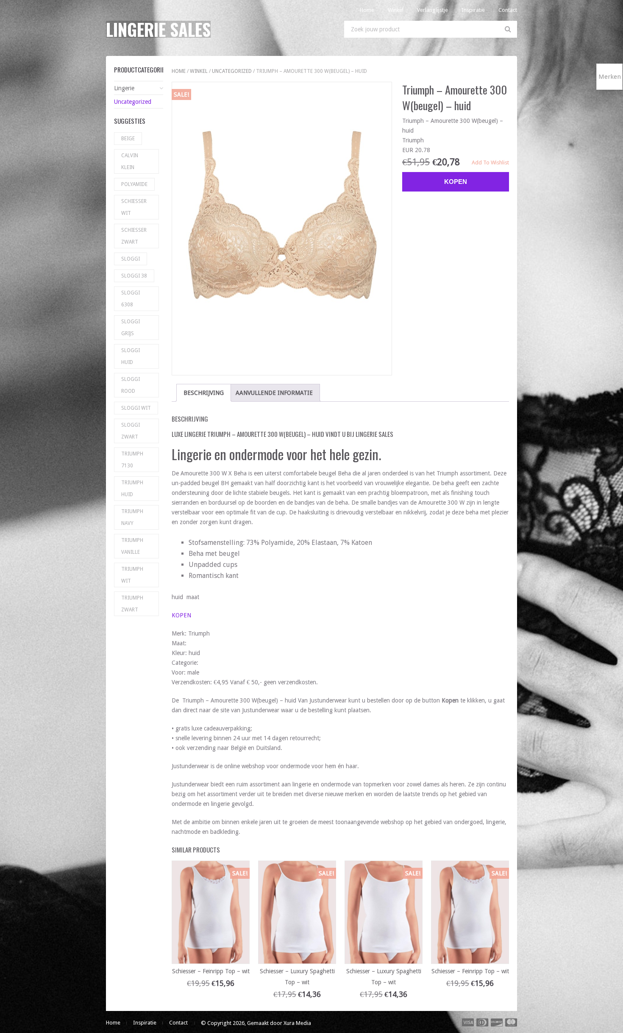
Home (367, 10)
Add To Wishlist (490, 162)
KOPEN (181, 615)
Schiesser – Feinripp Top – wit (211, 971)
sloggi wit (136, 408)
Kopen (455, 181)
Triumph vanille (132, 546)
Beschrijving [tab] (204, 392)
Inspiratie (473, 10)
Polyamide (134, 184)
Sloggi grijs (130, 327)
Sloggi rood (130, 385)
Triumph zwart (132, 604)
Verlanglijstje (432, 10)
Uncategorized (232, 71)
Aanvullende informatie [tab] (274, 392)
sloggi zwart (130, 431)
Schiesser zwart (134, 236)
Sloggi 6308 (130, 299)
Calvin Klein (129, 161)
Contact (507, 10)
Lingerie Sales (158, 29)
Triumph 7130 (132, 460)
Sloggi (130, 259)
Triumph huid (132, 488)
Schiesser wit (134, 207)
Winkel (395, 10)
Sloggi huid (130, 356)
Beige (128, 139)
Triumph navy (132, 517)
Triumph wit (132, 575)
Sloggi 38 (134, 276)
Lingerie (124, 88)
